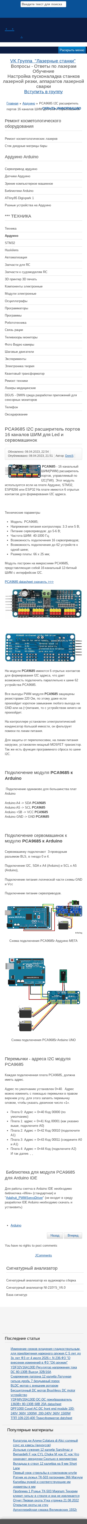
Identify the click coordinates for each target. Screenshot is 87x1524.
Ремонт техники (16, 381)
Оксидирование (16, 414)
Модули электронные (20, 293)
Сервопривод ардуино (21, 169)
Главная (12, 103)
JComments (43, 1255)
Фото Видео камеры (19, 344)
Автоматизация (16, 257)
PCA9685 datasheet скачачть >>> (29, 582)
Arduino (16, 1225)
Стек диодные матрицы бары (26, 146)
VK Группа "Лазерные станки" (43, 60)
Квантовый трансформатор (24, 373)
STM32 (10, 243)
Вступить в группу (43, 91)
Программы (13, 315)
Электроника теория (19, 366)
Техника (10, 228)
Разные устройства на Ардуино (28, 205)
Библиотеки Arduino (19, 191)
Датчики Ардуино (17, 176)
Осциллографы (16, 301)
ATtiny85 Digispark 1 (19, 198)
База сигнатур (16, 1295)
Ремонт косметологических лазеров (31, 138)
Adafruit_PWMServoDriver (24, 1198)
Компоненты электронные (24, 286)
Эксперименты (15, 359)
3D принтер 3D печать (21, 279)
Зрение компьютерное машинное (29, 183)
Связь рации (14, 330)
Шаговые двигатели (19, 352)
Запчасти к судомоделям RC (26, 272)
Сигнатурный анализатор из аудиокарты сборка (41, 1280)
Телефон (11, 407)
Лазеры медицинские (20, 388)
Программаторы (16, 308)
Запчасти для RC (17, 265)
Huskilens (12, 250)
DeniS (69, 455)
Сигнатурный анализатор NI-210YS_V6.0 (35, 1287)
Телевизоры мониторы (21, 337)
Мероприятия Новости (44, 10)
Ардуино (28, 103)
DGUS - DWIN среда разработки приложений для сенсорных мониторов (41, 397)
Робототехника (15, 322)
